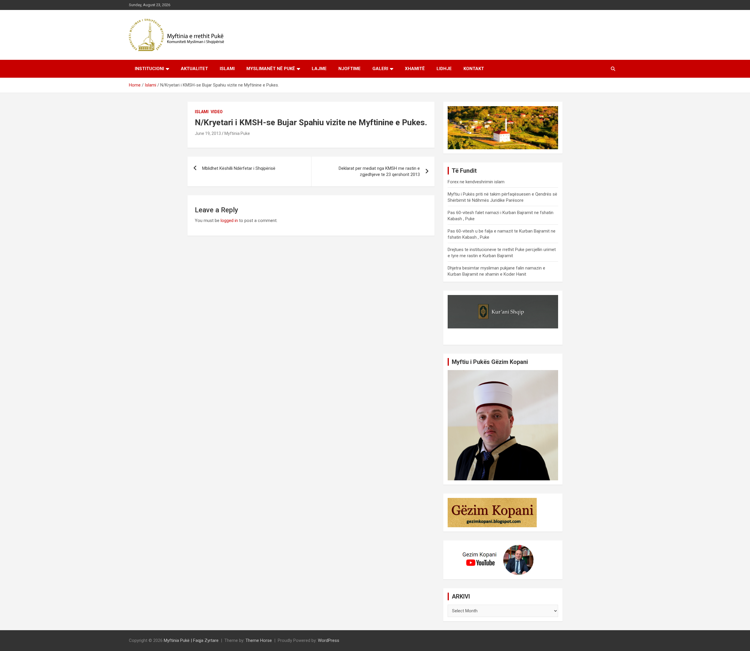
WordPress (328, 640)
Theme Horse (259, 640)
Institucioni (149, 68)
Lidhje (444, 68)
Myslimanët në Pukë (270, 68)
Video (217, 111)
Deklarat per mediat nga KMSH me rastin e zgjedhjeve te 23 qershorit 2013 (379, 171)
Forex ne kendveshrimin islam (476, 181)
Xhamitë (415, 68)
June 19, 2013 (208, 133)
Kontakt (473, 68)
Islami (227, 68)
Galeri (380, 68)
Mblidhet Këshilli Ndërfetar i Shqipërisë (238, 168)
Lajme (319, 68)
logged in (229, 220)
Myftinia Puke (237, 133)
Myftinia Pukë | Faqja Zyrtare (191, 640)
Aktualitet (194, 68)
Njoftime (349, 68)
